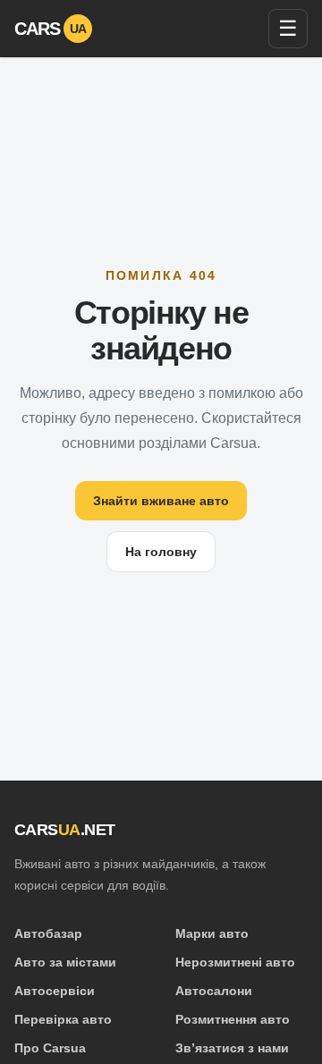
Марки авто (212, 933)
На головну (161, 552)
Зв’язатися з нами (232, 1048)
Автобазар (48, 933)
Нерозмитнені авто (235, 962)
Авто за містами (65, 962)
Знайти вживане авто (161, 501)
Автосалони (213, 991)
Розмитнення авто (232, 1019)
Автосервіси (54, 991)
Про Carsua (50, 1048)
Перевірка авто (63, 1019)
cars (50, 28)
